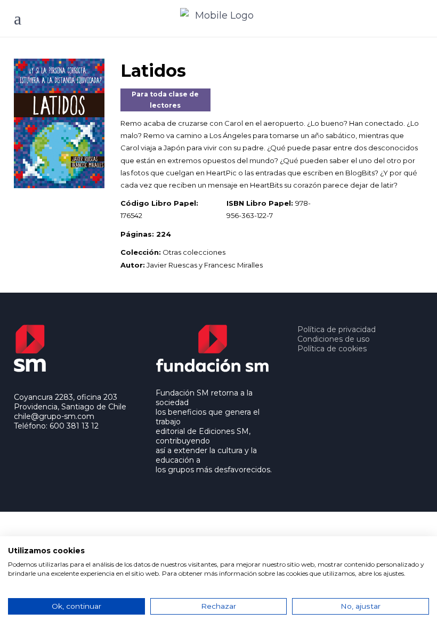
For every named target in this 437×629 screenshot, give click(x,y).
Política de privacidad (336, 329)
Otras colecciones (194, 252)
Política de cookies (332, 348)
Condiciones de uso (333, 339)
